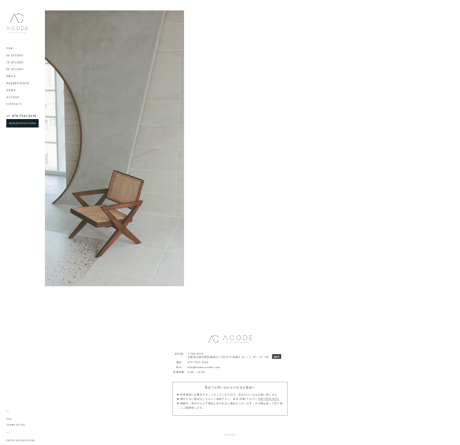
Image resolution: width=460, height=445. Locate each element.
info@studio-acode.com (204, 367)
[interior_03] (92, 11)
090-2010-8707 (268, 398)
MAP (277, 356)
